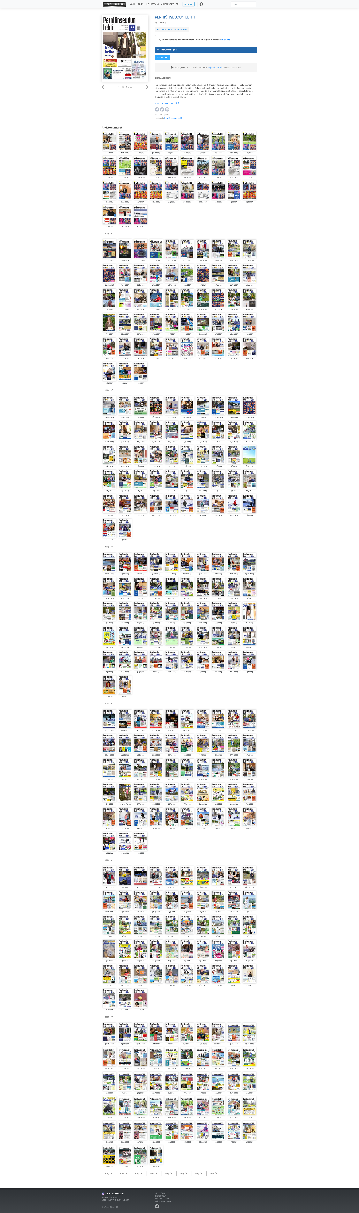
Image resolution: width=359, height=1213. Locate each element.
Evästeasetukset (163, 1201)
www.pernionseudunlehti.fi (167, 103)
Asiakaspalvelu (110, 1197)
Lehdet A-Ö (152, 4)
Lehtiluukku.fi (115, 1193)
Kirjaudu (188, 4)
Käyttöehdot (162, 1193)
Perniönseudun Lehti (173, 118)
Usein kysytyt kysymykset (115, 1200)
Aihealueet (167, 4)
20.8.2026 (225, 39)
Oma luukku (137, 4)
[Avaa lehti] (109, 141)
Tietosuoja (160, 1196)
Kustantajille (162, 1199)
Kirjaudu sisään (215, 67)
